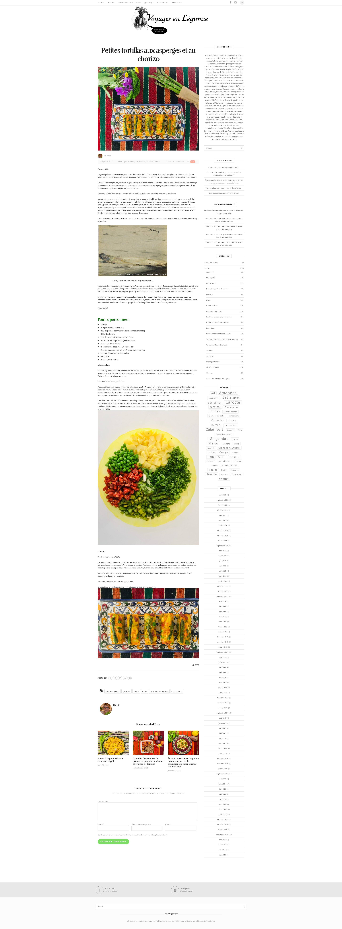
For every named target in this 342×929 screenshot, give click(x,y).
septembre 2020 (222, 546)
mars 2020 (222, 576)
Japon (235, 439)
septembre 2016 (222, 774)
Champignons (231, 407)
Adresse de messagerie (141, 824)
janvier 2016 (222, 814)
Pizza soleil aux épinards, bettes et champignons (224, 188)
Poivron (237, 461)
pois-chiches (224, 461)
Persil (221, 457)
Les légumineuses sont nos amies (218, 317)
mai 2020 (222, 566)
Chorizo (127, 691)
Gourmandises (211, 306)
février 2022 (222, 505)
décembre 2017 (222, 698)
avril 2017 (222, 738)
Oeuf (144, 691)
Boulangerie (210, 278)
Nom (100, 824)
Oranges (235, 452)
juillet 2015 (222, 845)
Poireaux (211, 461)
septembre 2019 (222, 596)
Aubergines (213, 398)
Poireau (234, 456)
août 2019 (222, 601)
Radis (224, 470)
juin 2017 (222, 728)
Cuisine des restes (211, 263)
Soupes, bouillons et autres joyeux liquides (222, 339)
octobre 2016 (222, 769)
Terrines (149, 161)
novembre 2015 (222, 824)
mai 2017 (222, 733)
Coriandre (217, 420)
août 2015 (222, 840)
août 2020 (222, 551)
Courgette (232, 420)
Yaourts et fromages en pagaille (218, 378)
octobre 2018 (222, 647)
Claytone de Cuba (217, 416)
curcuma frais (230, 425)
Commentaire (103, 801)
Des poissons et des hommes (217, 289)
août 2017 (222, 718)
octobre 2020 (222, 540)
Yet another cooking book (129, 3)
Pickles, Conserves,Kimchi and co (218, 334)
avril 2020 (222, 571)
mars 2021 (222, 520)
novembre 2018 (222, 642)
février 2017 (222, 748)
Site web (168, 824)
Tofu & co (209, 356)
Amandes (228, 393)
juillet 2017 (222, 723)
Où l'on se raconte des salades (217, 322)
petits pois (176, 691)
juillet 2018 (222, 662)
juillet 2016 (222, 784)
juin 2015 (222, 850)
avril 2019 (222, 617)
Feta (240, 430)
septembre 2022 (222, 500)
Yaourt (224, 479)
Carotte (233, 402)
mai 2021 (222, 515)
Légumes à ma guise (130, 161)
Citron (215, 411)
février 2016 (222, 809)
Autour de (209, 272)
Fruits (208, 300)
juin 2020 (222, 561)
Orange (223, 452)
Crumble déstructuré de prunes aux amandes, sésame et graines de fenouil (148, 761)
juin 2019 (222, 606)
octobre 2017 (222, 708)
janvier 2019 (222, 632)
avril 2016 (222, 799)
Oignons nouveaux (159, 691)
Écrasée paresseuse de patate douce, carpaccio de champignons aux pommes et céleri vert (183, 762)
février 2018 (222, 688)
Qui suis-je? (149, 3)
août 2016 (222, 779)
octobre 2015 (222, 830)
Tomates (236, 474)
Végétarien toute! (212, 367)
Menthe (226, 443)
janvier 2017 (222, 753)
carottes (215, 406)
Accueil (101, 3)
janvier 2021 (222, 525)
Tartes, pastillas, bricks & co (216, 345)
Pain (211, 457)
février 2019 (222, 627)
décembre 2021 (222, 510)
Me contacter (162, 3)
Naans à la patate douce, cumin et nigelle (110, 760)
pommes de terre (229, 465)
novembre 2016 (222, 764)
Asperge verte (113, 691)
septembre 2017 (222, 713)
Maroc (214, 443)
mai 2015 (222, 855)
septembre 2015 (222, 835)
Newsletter (176, 3)
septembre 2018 (222, 652)
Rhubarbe (235, 470)
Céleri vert (214, 429)
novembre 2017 (222, 703)
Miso (236, 443)
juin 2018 (222, 667)
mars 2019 (222, 622)
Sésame (212, 474)
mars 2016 (222, 804)
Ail (213, 393)
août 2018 (222, 657)
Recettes (111, 3)
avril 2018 (222, 677)
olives (212, 452)
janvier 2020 (222, 581)
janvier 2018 (222, 693)
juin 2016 (222, 789)
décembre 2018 (222, 637)
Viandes (156, 161)
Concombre (234, 416)
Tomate (224, 474)
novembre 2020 (222, 535)
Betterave (230, 397)
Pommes (214, 466)
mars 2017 (222, 743)
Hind (109, 155)
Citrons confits (230, 412)
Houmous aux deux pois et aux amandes (224, 193)
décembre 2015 (222, 819)
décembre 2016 (222, 759)
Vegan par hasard (212, 362)
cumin (136, 691)
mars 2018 (222, 682)
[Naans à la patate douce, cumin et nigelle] (113, 743)
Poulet (213, 469)
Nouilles (211, 448)
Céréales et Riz (211, 283)
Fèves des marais (224, 434)
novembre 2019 (222, 586)
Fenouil (230, 430)
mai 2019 (222, 611)
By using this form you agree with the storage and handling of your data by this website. (133, 835)
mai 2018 (222, 672)
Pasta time (210, 328)
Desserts (209, 294)
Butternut (214, 402)
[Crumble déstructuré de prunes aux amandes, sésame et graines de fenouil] (148, 743)
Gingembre (219, 438)
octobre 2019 (222, 591)
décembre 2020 (222, 530)
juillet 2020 (222, 556)
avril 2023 (222, 495)
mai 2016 (222, 794)
